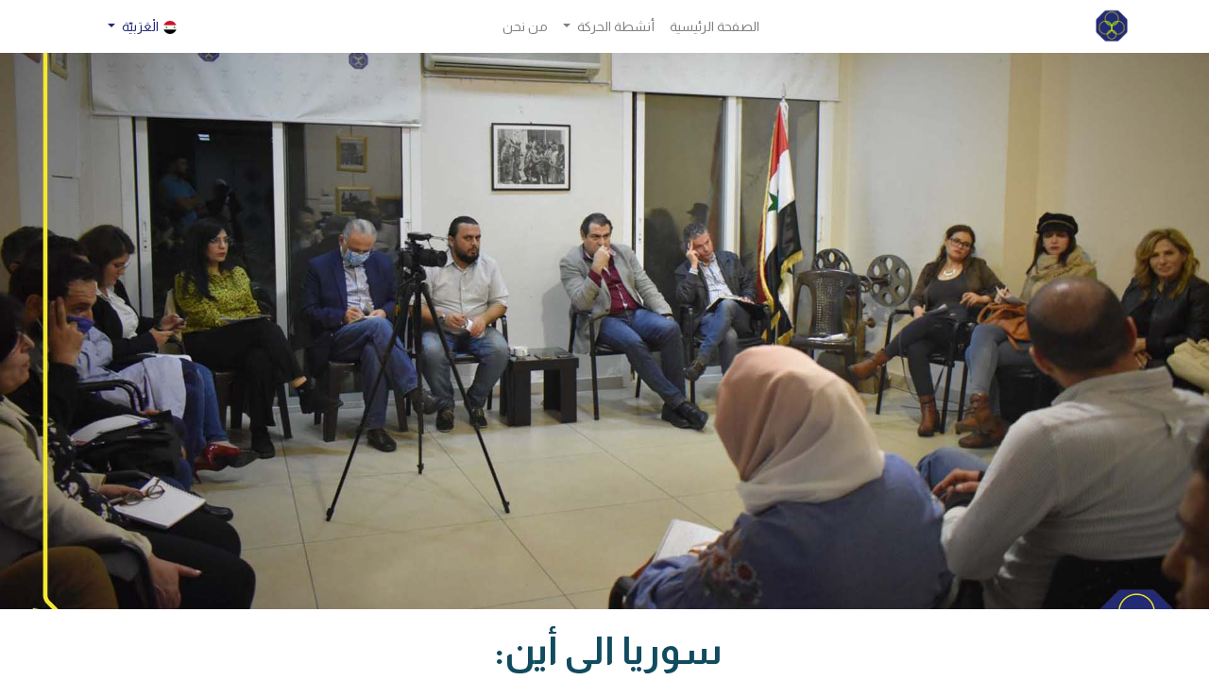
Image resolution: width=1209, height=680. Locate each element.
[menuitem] (714, 26)
